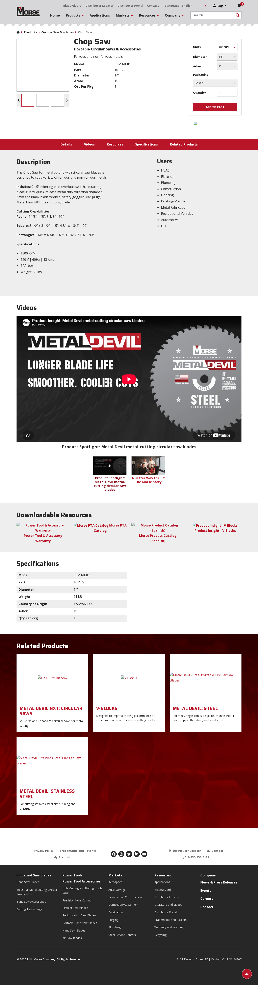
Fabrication (115, 912)
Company (208, 875)
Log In (221, 6)
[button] (27, 100)
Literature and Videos (168, 904)
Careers (206, 898)
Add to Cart (215, 107)
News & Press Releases (218, 882)
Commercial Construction (125, 897)
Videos (89, 144)
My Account (62, 857)
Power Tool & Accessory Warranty (43, 538)
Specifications (146, 144)
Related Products (184, 144)
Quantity (199, 92)
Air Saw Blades (72, 938)
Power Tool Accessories (81, 881)
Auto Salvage (117, 890)
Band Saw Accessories (31, 901)
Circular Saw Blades (75, 908)
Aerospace (115, 882)
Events (205, 890)
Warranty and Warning (168, 927)
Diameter (200, 57)
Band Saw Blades (28, 882)
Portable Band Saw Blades (79, 923)
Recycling (160, 935)
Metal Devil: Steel (195, 708)
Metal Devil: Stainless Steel (47, 794)
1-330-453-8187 (198, 857)
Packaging (201, 74)
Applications (100, 15)
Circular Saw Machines (57, 32)
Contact (153, 5)
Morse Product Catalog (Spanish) (158, 538)
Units (197, 47)
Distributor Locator (99, 5)
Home (55, 15)
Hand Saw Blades (73, 930)
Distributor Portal (130, 5)
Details (66, 144)
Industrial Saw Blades (34, 875)
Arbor (197, 66)
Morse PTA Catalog (110, 528)
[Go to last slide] (19, 100)
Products (30, 32)
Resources (115, 144)
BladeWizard (72, 5)
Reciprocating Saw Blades (79, 915)
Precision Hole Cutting (76, 900)
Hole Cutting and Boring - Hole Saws (82, 890)
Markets (115, 875)
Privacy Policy (44, 851)
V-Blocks (107, 708)
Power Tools (72, 875)
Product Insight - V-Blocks (215, 530)
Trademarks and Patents (78, 851)
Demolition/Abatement (123, 904)
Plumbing (114, 927)
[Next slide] (66, 100)
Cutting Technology (29, 909)
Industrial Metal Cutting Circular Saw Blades (37, 892)
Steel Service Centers (122, 935)
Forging (113, 920)
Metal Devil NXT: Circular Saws (51, 711)
